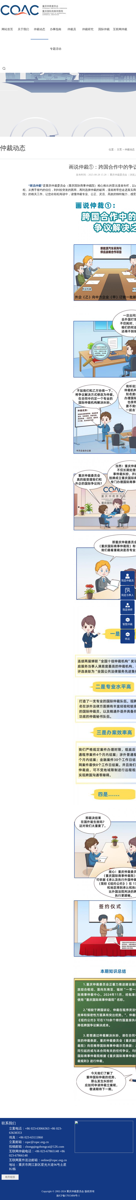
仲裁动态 (130, 149)
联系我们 (9, 1123)
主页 (119, 149)
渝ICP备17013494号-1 (68, 1195)
